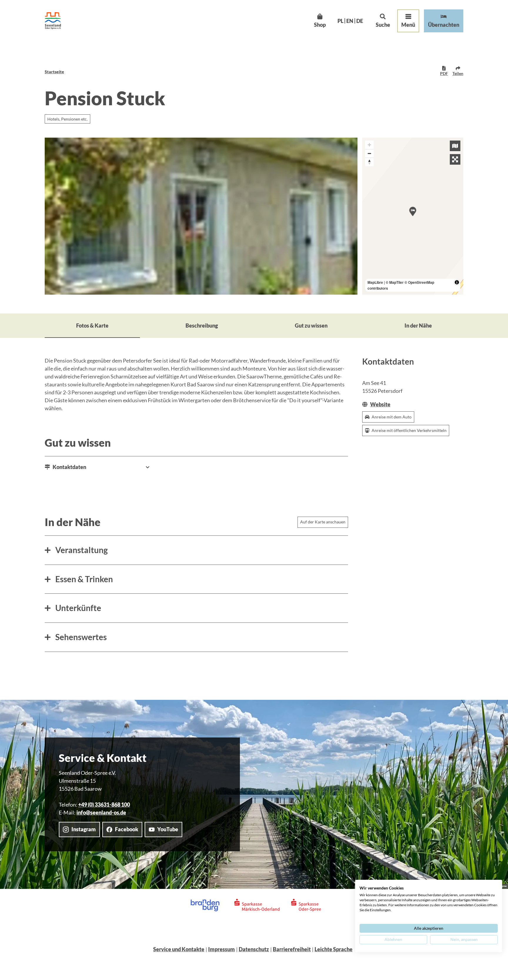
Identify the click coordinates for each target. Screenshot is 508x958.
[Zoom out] (369, 153)
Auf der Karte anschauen (322, 521)
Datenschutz (254, 949)
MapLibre (375, 282)
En (349, 21)
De (359, 21)
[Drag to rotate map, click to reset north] (369, 162)
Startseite (54, 71)
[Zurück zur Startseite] (53, 20)
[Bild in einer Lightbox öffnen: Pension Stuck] (201, 216)
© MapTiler (395, 282)
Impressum (221, 949)
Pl (340, 21)
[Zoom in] (369, 145)
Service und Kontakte (178, 949)
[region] (412, 216)
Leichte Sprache (333, 949)
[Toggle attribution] (456, 282)
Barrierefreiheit (292, 949)
